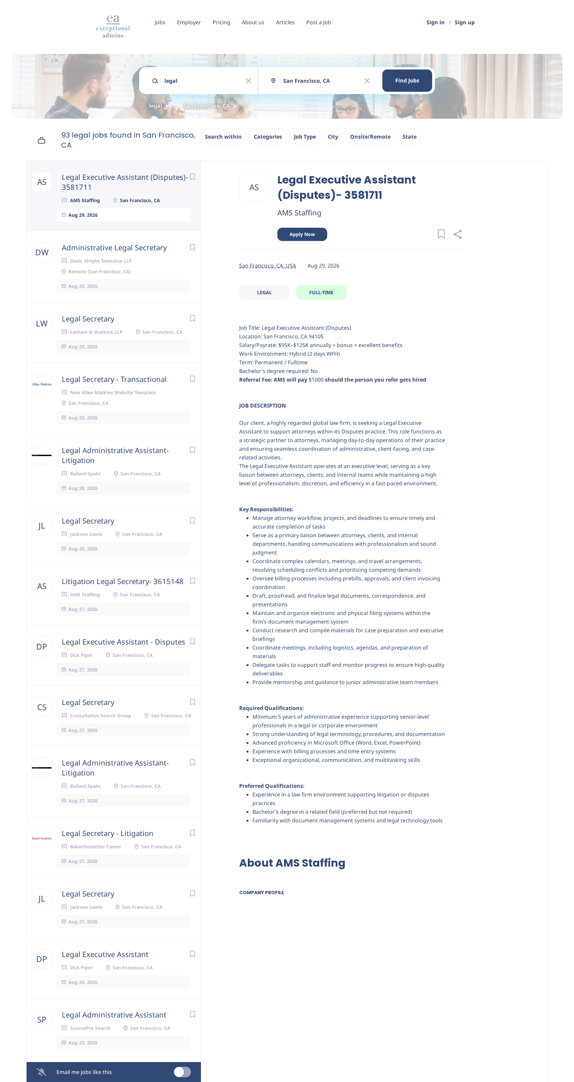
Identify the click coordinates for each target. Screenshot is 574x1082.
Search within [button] (223, 136)
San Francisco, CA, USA (267, 265)
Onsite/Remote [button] (370, 136)
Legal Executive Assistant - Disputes (123, 642)
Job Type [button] (305, 136)
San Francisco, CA (206, 105)
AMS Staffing (299, 212)
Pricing (221, 22)
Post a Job (318, 22)
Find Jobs (407, 80)
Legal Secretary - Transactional (114, 379)
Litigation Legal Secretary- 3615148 (123, 581)
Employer (189, 22)
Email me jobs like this (84, 1072)
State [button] (410, 136)
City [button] (333, 136)
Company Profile (261, 892)
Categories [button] (268, 136)
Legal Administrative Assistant (114, 1015)
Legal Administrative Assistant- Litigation (115, 455)
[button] (457, 235)
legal (155, 105)
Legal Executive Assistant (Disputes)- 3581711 (125, 182)
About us (253, 22)
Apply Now (302, 234)
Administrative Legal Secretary (114, 247)
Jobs (160, 22)
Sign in (436, 22)
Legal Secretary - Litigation (107, 833)
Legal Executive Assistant (105, 954)
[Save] (192, 177)
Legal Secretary (88, 318)
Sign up (465, 22)
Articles (285, 22)
